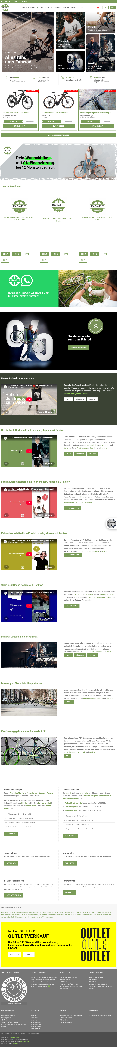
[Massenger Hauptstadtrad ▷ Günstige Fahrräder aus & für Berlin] (29, 703)
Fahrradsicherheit (36, 1024)
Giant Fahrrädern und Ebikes (99, 597)
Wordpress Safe (24, 1041)
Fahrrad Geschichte (66, 1022)
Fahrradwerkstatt (39, 984)
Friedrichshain (82, 448)
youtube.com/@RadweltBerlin (76, 394)
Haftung (16, 1033)
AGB (2, 1033)
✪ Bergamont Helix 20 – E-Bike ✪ (16, 113)
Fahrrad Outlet (64, 1020)
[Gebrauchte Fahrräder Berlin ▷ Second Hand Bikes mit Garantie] (29, 751)
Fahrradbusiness (36, 1026)
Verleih (66, 7)
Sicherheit (57, 7)
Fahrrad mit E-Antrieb (66, 1018)
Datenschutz (8, 1033)
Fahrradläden (92, 445)
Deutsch (99, 6)
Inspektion (80, 497)
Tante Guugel (16, 1043)
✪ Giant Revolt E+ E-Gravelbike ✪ (54, 113)
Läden (23, 7)
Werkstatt (75, 7)
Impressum (23, 1033)
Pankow (103, 448)
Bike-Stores (25, 803)
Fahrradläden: (10, 1)
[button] (82, 7)
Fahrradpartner (35, 1029)
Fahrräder (50, 982)
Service (47, 7)
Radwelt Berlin (15, 1037)
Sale (40, 7)
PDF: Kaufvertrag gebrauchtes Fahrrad (100, 1015)
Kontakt (24, 1)
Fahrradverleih (50, 984)
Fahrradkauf (34, 1018)
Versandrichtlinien (33, 1033)
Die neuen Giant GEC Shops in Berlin (71, 1015)
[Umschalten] (6, 814)
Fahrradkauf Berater (17, 793)
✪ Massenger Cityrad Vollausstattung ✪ (95, 113)
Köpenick (92, 448)
